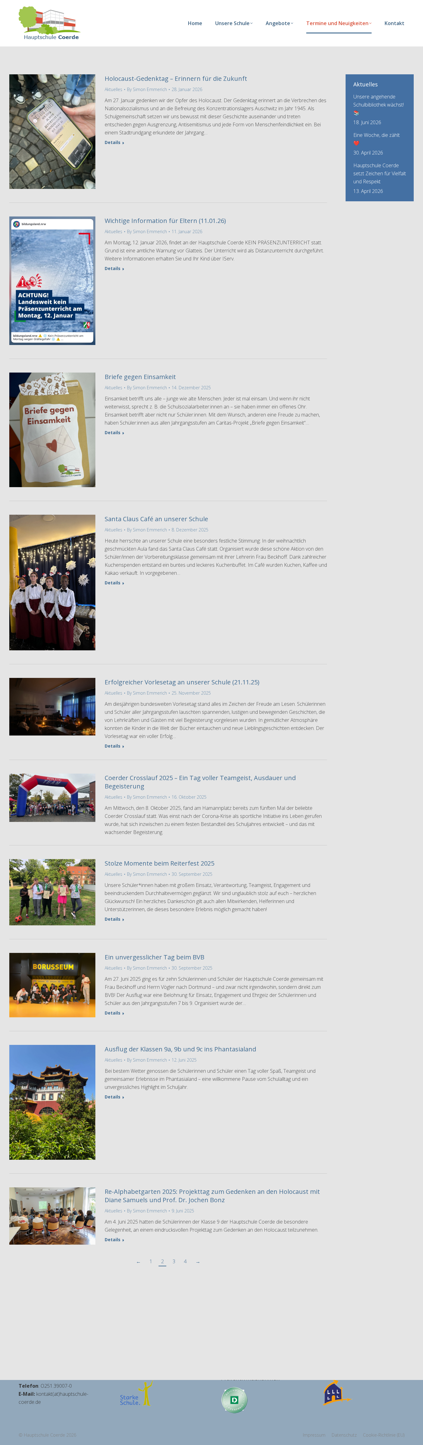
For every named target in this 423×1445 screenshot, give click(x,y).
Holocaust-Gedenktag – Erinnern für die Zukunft (176, 78)
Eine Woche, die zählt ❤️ (376, 139)
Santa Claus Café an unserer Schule (156, 519)
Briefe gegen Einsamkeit (140, 377)
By (147, 89)
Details (112, 142)
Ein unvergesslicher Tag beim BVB (154, 957)
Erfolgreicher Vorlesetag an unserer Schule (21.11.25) (182, 682)
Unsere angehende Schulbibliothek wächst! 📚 (378, 104)
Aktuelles (113, 89)
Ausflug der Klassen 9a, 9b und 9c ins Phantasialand (180, 1049)
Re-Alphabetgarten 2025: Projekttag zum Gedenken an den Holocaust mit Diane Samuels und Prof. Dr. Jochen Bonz (212, 1195)
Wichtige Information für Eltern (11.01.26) (165, 220)
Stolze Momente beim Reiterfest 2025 (159, 863)
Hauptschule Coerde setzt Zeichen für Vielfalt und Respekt (379, 173)
